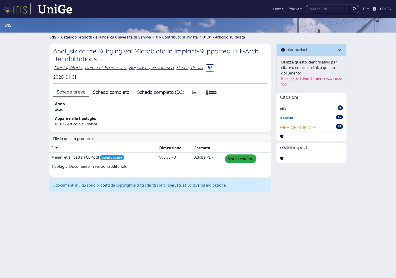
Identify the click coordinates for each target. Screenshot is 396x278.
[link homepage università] (55, 8)
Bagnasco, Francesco (151, 67)
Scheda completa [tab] (111, 92)
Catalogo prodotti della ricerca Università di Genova (106, 37)
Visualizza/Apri (240, 158)
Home (278, 8)
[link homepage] (17, 8)
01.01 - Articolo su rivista (224, 37)
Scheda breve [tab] (71, 92)
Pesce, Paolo (189, 67)
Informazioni (296, 49)
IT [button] (364, 8)
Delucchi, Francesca (105, 67)
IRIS (53, 37)
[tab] (194, 92)
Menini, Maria (68, 67)
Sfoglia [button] (293, 8)
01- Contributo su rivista (177, 37)
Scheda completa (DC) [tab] (160, 92)
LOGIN (385, 8)
